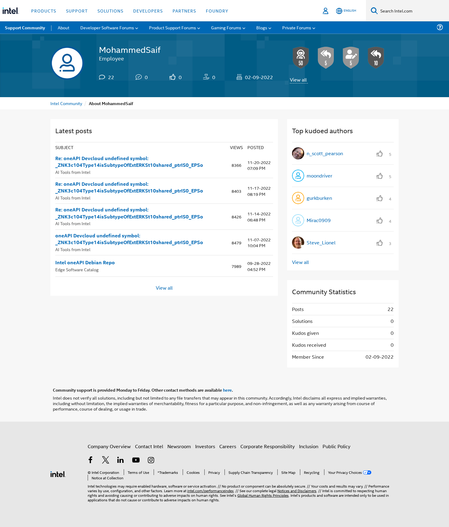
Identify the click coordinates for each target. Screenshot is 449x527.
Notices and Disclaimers (296, 490)
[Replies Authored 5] (326, 58)
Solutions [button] (110, 10)
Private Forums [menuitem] (296, 27)
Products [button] (43, 10)
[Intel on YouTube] (136, 460)
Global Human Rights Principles (263, 495)
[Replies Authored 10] (376, 58)
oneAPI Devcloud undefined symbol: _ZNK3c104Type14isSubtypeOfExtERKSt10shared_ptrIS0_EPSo (129, 239)
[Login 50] (301, 58)
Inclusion (308, 446)
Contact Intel (149, 446)
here (227, 389)
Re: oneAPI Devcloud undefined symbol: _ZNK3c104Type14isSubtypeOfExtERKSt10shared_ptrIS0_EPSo (129, 162)
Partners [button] (184, 10)
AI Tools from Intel (72, 172)
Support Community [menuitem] (25, 27)
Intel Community (66, 103)
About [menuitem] (63, 27)
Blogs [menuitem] (261, 27)
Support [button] (77, 10)
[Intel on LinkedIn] (120, 460)
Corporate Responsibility (267, 446)
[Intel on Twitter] (105, 460)
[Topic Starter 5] (351, 58)
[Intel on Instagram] (151, 460)
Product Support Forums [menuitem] (172, 27)
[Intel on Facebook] (90, 460)
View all (298, 79)
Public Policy (336, 446)
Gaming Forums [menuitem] (226, 27)
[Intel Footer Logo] (58, 473)
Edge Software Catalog (77, 269)
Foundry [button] (217, 10)
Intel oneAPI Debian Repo (85, 262)
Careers (227, 446)
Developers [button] (148, 10)
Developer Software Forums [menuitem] (107, 27)
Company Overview (109, 446)
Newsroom (179, 446)
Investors (205, 446)
